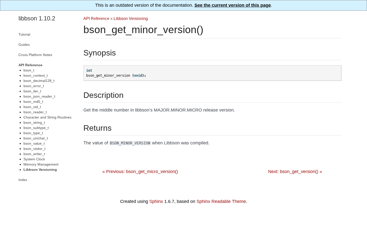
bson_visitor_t (34, 149)
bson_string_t (34, 122)
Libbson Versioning (131, 18)
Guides (24, 45)
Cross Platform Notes (35, 55)
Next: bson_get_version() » (295, 171)
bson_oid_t (32, 107)
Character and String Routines (47, 117)
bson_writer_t (34, 154)
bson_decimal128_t (38, 81)
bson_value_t (34, 143)
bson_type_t (33, 133)
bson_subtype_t (36, 128)
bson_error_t (33, 86)
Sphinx (156, 201)
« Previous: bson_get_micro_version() (140, 171)
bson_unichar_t (35, 138)
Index (22, 180)
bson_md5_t (33, 102)
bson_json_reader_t (39, 96)
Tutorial (24, 34)
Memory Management (40, 164)
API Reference (96, 18)
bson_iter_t (32, 91)
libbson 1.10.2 (36, 18)
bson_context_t (35, 75)
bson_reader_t (35, 112)
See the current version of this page (232, 5)
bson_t (28, 70)
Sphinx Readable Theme (221, 201)
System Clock (34, 159)
